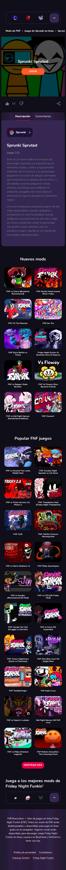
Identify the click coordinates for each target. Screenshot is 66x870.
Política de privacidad (25, 852)
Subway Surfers (21, 858)
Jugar (33, 71)
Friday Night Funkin (43, 858)
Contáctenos (45, 852)
